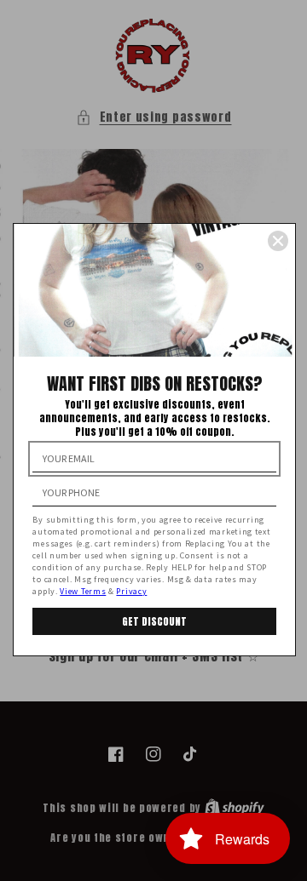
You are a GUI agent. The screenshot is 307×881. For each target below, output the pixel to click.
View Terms (83, 591)
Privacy (131, 591)
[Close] (278, 241)
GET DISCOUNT (154, 621)
